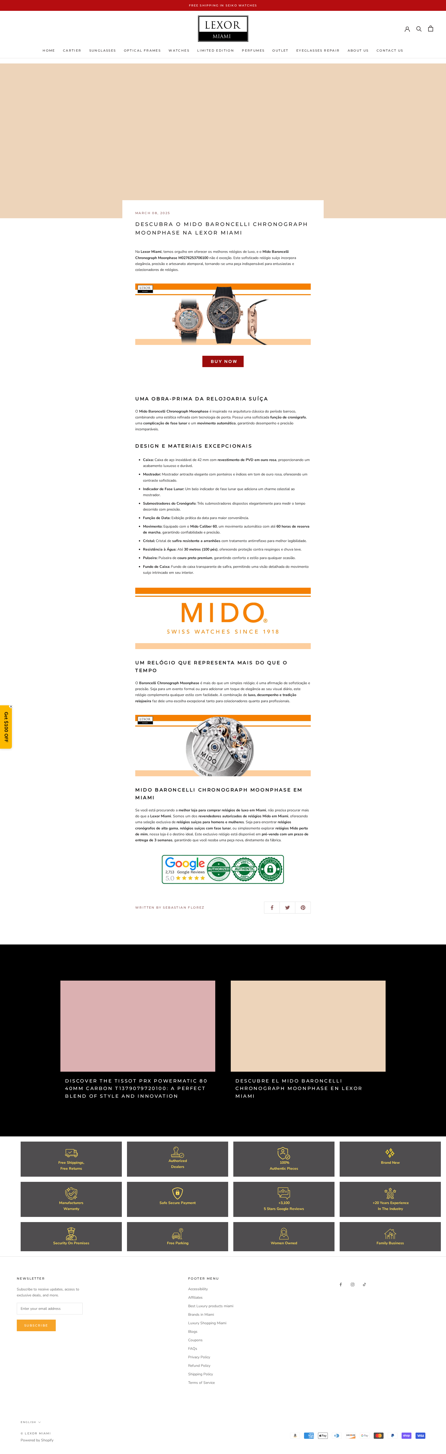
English (28, 1422)
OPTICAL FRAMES (142, 51)
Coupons (195, 1340)
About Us (358, 51)
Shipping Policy (200, 1374)
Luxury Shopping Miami (207, 1323)
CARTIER (72, 51)
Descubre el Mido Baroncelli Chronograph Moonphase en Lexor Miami (299, 1088)
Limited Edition (215, 51)
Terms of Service (201, 1382)
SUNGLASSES (102, 51)
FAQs (192, 1348)
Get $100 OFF (6, 727)
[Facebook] (341, 1284)
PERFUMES (253, 51)
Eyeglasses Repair (318, 51)
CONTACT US (390, 51)
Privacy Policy (199, 1357)
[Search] (419, 28)
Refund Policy (199, 1365)
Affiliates (195, 1297)
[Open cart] (430, 28)
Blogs (192, 1331)
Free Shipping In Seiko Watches (223, 5)
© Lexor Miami (36, 1433)
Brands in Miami (201, 1314)
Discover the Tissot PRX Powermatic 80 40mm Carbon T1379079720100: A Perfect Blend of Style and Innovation (136, 1088)
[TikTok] (364, 1284)
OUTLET (280, 51)
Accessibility (198, 1289)
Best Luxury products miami (210, 1306)
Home (49, 51)
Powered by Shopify (37, 1440)
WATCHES (179, 51)
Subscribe (36, 1325)
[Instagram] (352, 1284)
